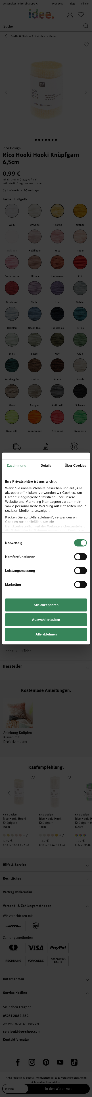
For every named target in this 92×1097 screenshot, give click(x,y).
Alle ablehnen (46, 634)
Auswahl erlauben (46, 620)
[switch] (80, 556)
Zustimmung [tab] (17, 465)
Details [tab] (46, 465)
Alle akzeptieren (46, 605)
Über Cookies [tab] (75, 465)
